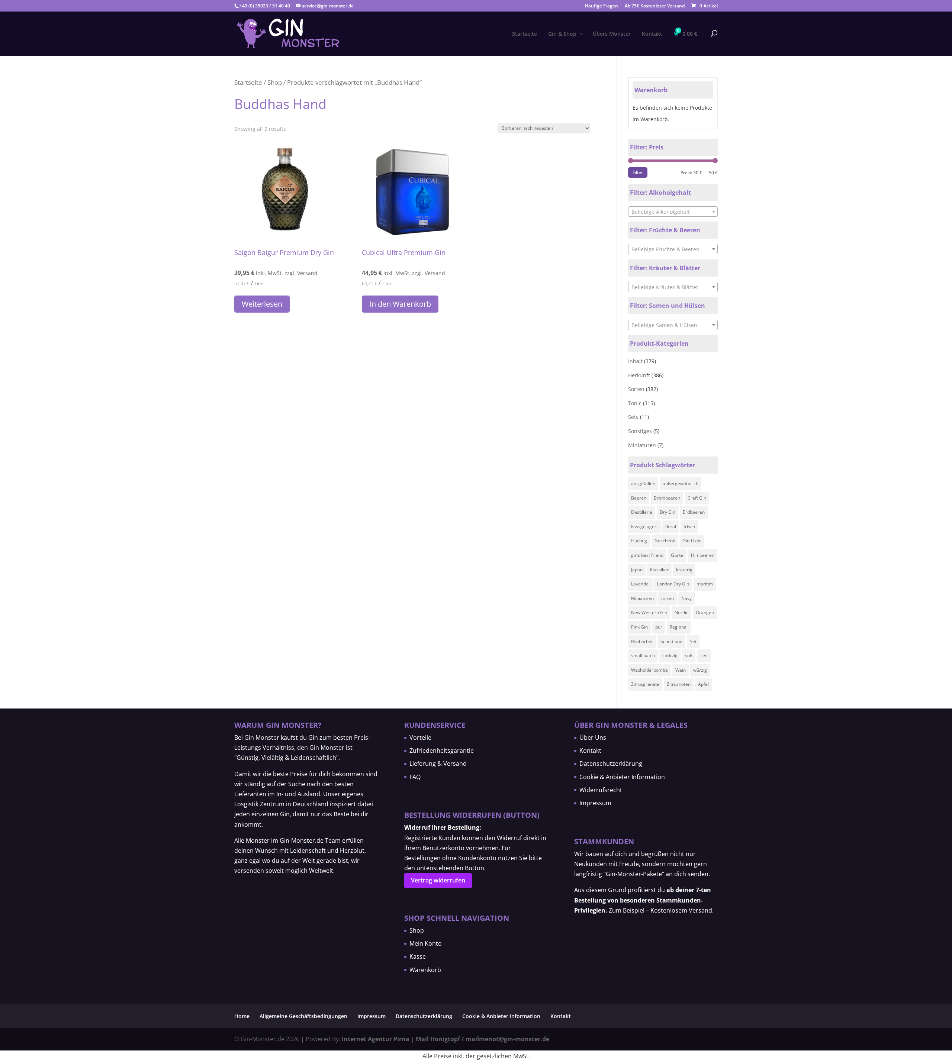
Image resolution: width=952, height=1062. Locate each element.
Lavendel (640, 584)
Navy (686, 598)
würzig (700, 670)
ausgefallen (643, 483)
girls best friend (647, 555)
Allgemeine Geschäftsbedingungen (303, 1016)
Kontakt (590, 750)
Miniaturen (642, 445)
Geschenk (664, 541)
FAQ (415, 777)
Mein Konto (425, 943)
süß (688, 655)
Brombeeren (667, 498)
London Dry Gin (673, 584)
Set (693, 641)
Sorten (636, 389)
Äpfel (703, 684)
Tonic (634, 403)
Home (242, 1016)
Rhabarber (642, 641)
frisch (689, 526)
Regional (679, 627)
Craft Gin (697, 498)
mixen (667, 598)
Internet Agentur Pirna (375, 1039)
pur (658, 627)
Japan (637, 569)
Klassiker (659, 569)
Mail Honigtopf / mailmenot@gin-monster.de (482, 1039)
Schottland (671, 641)
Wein (680, 670)
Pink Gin (639, 627)
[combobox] (673, 211)
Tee (704, 655)
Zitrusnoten (679, 684)
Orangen (705, 612)
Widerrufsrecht (600, 790)
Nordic (681, 612)
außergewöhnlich (680, 483)
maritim (705, 584)
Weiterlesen (262, 304)
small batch (643, 655)
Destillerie (641, 512)
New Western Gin (649, 612)
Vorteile (420, 737)
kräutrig (684, 569)
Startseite (248, 82)
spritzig (670, 655)
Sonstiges (640, 431)
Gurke (677, 555)
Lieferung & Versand (438, 763)
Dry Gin (667, 512)
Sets (633, 416)
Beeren (638, 498)
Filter (638, 172)
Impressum (595, 803)
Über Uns (592, 737)
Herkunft (639, 375)
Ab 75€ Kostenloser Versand (655, 6)
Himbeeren (702, 555)
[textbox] (672, 212)
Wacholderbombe (649, 670)
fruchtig (639, 541)
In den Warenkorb (400, 304)
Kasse (417, 956)
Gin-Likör (691, 541)
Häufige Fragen (601, 6)
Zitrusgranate (645, 684)
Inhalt (635, 361)
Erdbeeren (694, 512)
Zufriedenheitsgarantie (441, 750)
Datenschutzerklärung (610, 763)
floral (670, 526)
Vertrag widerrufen (438, 880)
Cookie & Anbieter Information (622, 777)
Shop (274, 82)
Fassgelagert (644, 526)
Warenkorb (425, 970)
